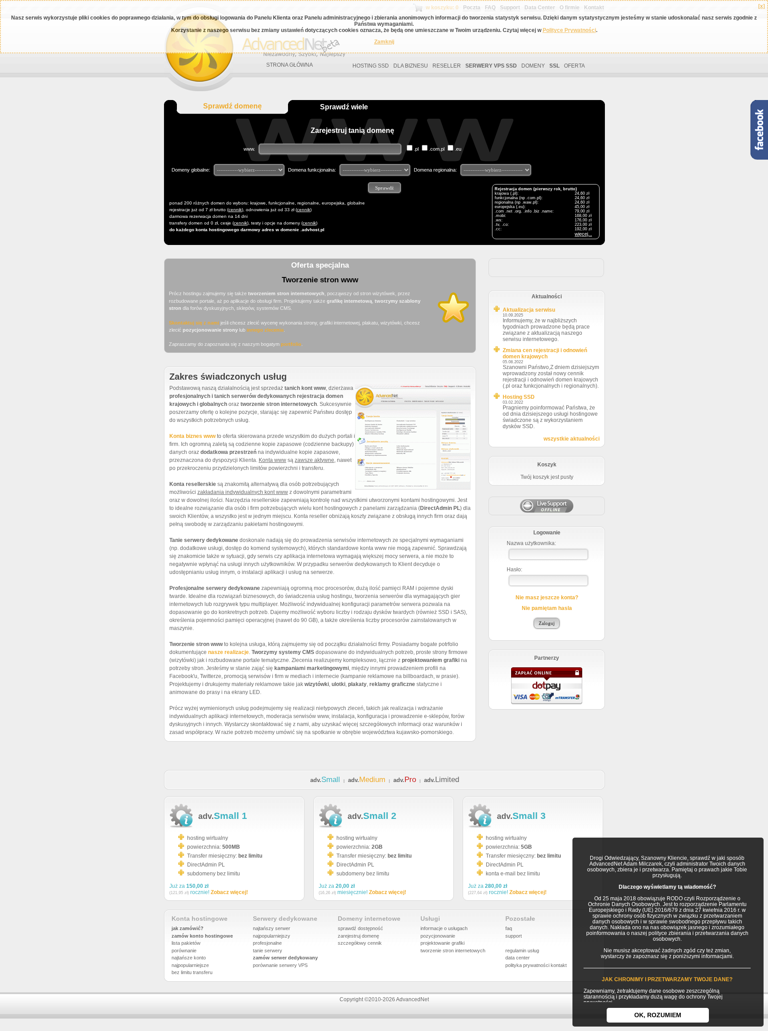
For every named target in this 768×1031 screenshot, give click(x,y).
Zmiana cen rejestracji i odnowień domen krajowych (545, 353)
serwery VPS (293, 965)
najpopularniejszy (271, 936)
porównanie (184, 950)
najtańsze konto (189, 957)
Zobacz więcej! (229, 892)
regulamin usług (522, 950)
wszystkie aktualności (572, 439)
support (513, 936)
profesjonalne (267, 943)
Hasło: (514, 569)
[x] (761, 6)
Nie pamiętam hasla (547, 608)
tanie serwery (267, 950)
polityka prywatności (527, 965)
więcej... (583, 234)
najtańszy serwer (271, 928)
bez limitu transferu (192, 972)
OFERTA (574, 66)
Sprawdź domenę (232, 106)
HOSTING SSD (370, 66)
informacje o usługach (444, 928)
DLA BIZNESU (410, 66)
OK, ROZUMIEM (657, 1015)
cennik (235, 209)
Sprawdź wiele (344, 107)
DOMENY (533, 66)
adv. (325, 780)
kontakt (559, 965)
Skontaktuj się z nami (194, 322)
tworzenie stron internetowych (452, 950)
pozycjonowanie (437, 936)
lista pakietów (186, 943)
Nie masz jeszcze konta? (547, 597)
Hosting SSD (519, 397)
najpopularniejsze (190, 965)
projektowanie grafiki (442, 943)
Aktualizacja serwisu (529, 310)
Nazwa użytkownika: (531, 543)
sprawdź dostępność (360, 928)
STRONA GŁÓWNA (289, 65)
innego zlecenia (265, 330)
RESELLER (446, 66)
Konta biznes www (192, 436)
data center (517, 957)
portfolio (291, 344)
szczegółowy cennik (360, 943)
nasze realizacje (228, 652)
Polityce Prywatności (569, 30)
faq (508, 928)
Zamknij (384, 42)
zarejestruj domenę (358, 936)
